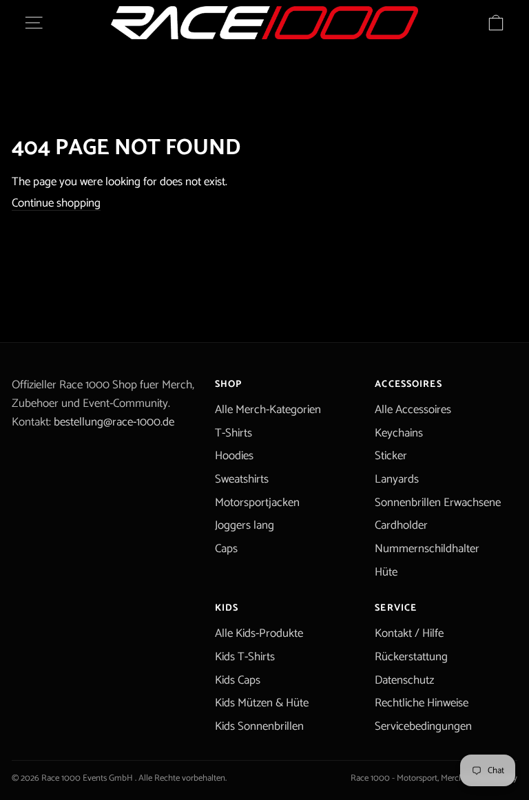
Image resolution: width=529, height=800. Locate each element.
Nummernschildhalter (427, 548)
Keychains (399, 433)
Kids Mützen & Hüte (262, 703)
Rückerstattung (411, 656)
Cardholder (401, 525)
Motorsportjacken (257, 502)
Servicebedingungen (423, 726)
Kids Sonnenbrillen (259, 726)
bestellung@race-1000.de (114, 422)
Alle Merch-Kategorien (268, 409)
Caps (226, 548)
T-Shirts (233, 433)
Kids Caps (237, 680)
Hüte (386, 572)
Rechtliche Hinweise (421, 703)
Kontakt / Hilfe (409, 633)
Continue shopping (56, 203)
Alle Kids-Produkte (259, 633)
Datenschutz (404, 680)
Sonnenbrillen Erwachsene (438, 502)
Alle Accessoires (413, 409)
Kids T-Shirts (245, 656)
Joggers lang (244, 525)
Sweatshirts (242, 479)
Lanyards (397, 479)
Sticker (391, 455)
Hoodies (234, 455)
